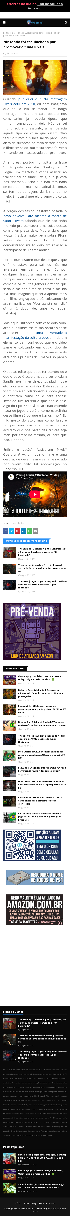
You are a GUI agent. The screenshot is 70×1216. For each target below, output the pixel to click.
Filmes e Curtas (24, 32)
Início (17, 1203)
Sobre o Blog (30, 1203)
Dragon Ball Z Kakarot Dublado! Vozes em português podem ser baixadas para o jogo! (42, 724)
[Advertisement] (35, 966)
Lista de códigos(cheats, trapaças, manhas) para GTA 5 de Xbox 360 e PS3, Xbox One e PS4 (42, 1157)
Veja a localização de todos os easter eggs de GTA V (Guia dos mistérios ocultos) (41, 1186)
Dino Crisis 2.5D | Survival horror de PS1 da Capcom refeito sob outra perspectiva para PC (42, 784)
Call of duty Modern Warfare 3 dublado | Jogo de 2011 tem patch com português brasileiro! (40, 816)
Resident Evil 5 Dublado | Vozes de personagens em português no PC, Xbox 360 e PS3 (42, 709)
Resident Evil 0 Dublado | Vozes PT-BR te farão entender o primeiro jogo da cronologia (40, 800)
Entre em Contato (47, 1203)
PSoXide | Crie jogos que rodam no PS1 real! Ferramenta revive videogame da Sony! (42, 769)
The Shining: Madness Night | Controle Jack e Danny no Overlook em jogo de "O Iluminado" (42, 551)
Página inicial (9, 32)
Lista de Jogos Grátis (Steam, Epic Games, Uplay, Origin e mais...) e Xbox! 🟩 (40, 678)
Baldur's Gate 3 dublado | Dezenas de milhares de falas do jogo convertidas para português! (41, 693)
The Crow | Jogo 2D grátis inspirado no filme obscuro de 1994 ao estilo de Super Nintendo (42, 584)
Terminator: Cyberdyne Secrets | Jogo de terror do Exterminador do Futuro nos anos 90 (42, 568)
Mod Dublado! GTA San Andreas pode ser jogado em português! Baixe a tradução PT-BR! (42, 754)
